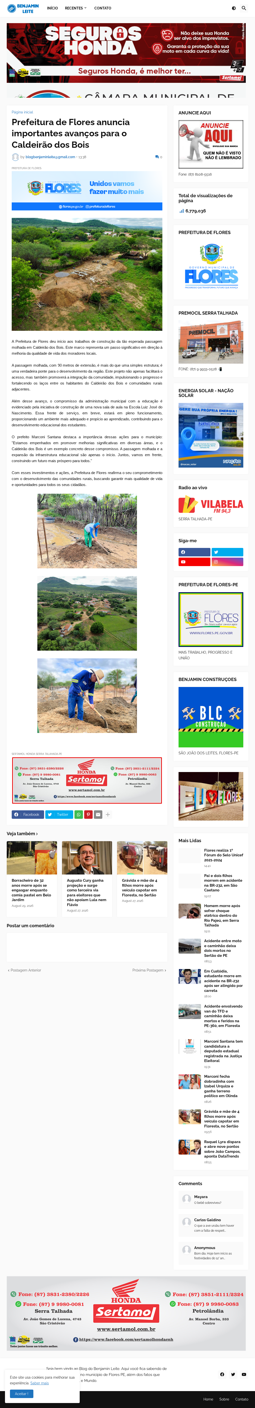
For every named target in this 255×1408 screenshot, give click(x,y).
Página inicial (22, 112)
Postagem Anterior (26, 970)
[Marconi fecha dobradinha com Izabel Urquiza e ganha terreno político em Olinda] (190, 1081)
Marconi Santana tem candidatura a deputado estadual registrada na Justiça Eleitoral (223, 1051)
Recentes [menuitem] (74, 8)
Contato (241, 1399)
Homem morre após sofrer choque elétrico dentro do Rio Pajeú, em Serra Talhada (222, 915)
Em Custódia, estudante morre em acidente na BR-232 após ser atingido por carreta (223, 981)
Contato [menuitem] (102, 8)
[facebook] (194, 552)
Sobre (224, 1399)
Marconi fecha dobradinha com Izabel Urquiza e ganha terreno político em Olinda (221, 1086)
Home (208, 1399)
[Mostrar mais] (108, 814)
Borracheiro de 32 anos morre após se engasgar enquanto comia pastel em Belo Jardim (31, 890)
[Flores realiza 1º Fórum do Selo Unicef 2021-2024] (190, 855)
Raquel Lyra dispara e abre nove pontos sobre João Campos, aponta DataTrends (222, 1149)
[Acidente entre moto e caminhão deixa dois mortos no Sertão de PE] (190, 946)
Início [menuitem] (52, 8)
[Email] (98, 814)
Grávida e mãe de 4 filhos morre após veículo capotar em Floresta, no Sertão (139, 887)
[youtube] (194, 562)
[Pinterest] (88, 814)
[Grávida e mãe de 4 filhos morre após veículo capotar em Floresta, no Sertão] (142, 857)
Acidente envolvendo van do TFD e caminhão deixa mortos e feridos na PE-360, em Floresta (223, 1016)
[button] (234, 8)
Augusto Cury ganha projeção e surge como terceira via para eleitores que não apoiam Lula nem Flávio (86, 892)
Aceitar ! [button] (21, 1394)
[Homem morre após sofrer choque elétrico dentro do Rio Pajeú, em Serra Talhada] (190, 911)
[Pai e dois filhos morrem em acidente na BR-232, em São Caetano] (190, 881)
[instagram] (228, 562)
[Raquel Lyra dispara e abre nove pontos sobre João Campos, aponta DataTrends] (190, 1147)
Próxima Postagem (147, 970)
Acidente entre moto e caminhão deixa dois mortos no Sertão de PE (223, 948)
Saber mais (39, 1383)
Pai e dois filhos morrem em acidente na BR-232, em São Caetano (223, 883)
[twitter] (228, 552)
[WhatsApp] (78, 814)
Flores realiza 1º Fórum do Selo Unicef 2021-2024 (223, 855)
